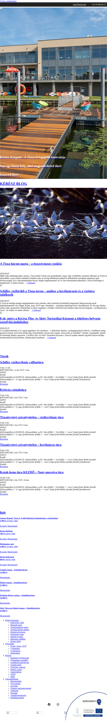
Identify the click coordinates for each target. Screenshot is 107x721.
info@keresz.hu (79, 4)
